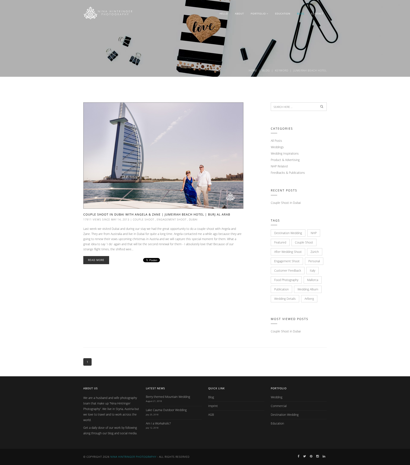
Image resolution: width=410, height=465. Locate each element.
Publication (281, 289)
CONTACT (317, 13)
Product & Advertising (285, 160)
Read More (96, 260)
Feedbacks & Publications (288, 173)
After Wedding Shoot (288, 252)
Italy (312, 270)
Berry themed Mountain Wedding (168, 397)
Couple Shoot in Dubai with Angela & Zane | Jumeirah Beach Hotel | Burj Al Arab (156, 214)
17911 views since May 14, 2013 (106, 219)
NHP (314, 233)
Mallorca (312, 280)
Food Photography (286, 280)
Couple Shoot (143, 219)
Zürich (314, 252)
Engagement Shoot (171, 219)
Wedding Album (307, 289)
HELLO (224, 13)
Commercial (279, 406)
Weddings (277, 147)
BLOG (300, 13)
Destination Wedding (288, 233)
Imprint (213, 406)
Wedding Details (285, 299)
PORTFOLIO (258, 13)
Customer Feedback (287, 270)
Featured (280, 242)
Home (253, 70)
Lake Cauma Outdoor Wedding (166, 410)
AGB (211, 415)
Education (277, 423)
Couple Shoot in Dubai (286, 203)
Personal (314, 261)
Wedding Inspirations (285, 153)
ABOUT (239, 13)
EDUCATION (282, 13)
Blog (266, 70)
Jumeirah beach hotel (310, 70)
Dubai (193, 219)
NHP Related (279, 166)
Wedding (276, 397)
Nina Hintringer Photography (133, 457)
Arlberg (309, 299)
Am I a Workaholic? (158, 423)
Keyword (281, 70)
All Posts (276, 141)
